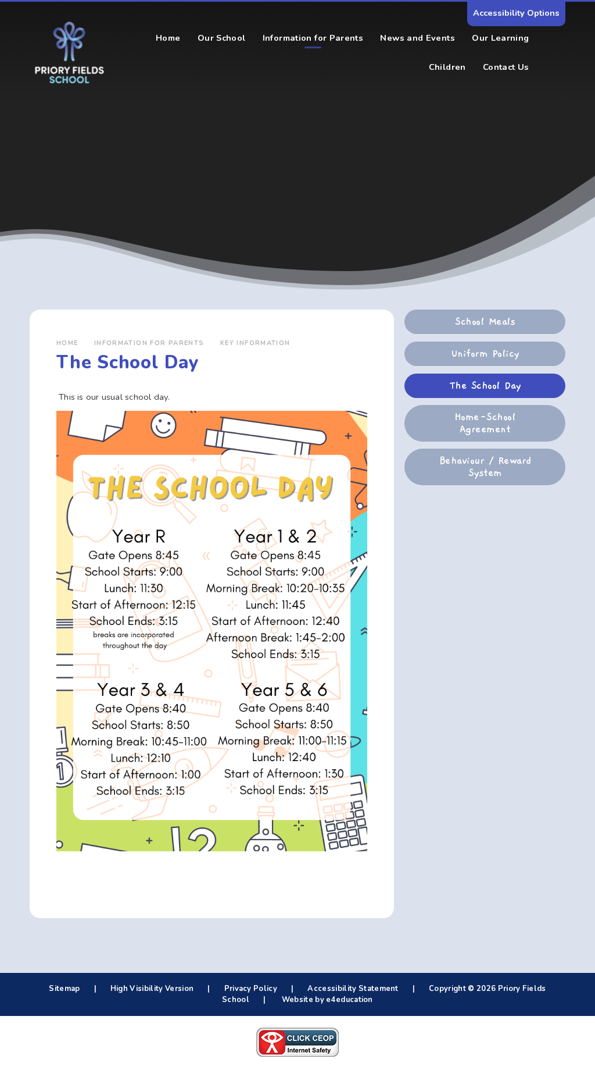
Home (67, 343)
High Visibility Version (151, 988)
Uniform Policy (485, 354)
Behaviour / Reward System (485, 466)
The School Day (485, 386)
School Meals (485, 322)
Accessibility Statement (352, 988)
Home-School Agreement (484, 423)
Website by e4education (325, 999)
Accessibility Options (516, 13)
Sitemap (64, 988)
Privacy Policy (250, 988)
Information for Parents (149, 343)
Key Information (255, 343)
